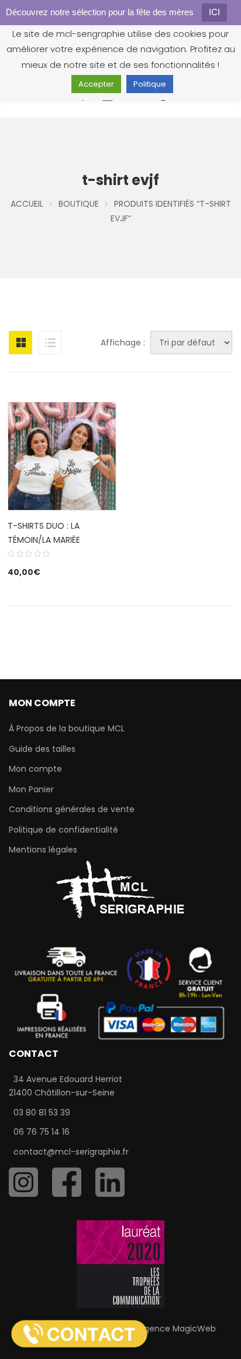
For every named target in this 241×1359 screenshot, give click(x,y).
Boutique (78, 204)
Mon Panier (31, 789)
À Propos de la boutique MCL (67, 728)
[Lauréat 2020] (120, 1263)
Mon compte (35, 769)
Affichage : (123, 342)
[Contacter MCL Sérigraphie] (79, 1333)
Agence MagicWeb (177, 1328)
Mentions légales (43, 849)
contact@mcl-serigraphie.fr (71, 1152)
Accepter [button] (96, 84)
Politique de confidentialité (63, 830)
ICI (214, 12)
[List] (49, 342)
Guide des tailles (42, 749)
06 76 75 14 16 (41, 1132)
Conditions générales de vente (72, 809)
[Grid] (20, 342)
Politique (149, 84)
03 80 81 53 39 (41, 1112)
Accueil (27, 204)
